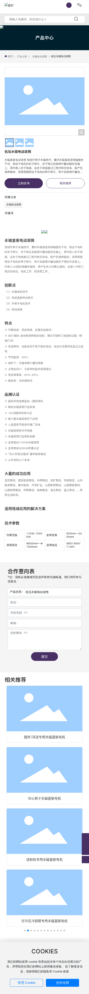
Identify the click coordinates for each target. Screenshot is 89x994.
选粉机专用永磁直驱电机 (44, 859)
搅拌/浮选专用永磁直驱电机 (44, 737)
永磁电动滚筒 (39, 56)
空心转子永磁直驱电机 (44, 798)
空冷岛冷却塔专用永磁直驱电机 (44, 921)
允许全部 (62, 982)
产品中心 (44, 38)
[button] (24, 930)
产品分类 (22, 56)
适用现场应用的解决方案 (25, 508)
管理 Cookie (27, 982)
